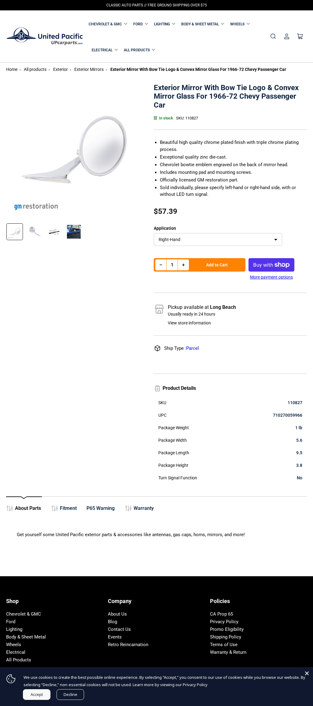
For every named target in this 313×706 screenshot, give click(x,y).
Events (115, 637)
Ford (138, 24)
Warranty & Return (228, 652)
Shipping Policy (225, 637)
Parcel (192, 348)
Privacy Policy (224, 621)
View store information (189, 322)
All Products (137, 50)
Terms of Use (224, 644)
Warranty (144, 508)
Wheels (237, 24)
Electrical (102, 50)
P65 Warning (101, 508)
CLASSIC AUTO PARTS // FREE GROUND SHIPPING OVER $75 (156, 5)
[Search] (273, 36)
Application (165, 228)
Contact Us (119, 629)
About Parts (28, 508)
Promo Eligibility (227, 629)
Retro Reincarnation (128, 644)
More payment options (271, 277)
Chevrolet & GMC (105, 24)
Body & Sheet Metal (200, 24)
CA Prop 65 (221, 614)
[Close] (307, 673)
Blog (112, 621)
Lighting (162, 24)
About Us (117, 614)
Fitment (68, 508)
